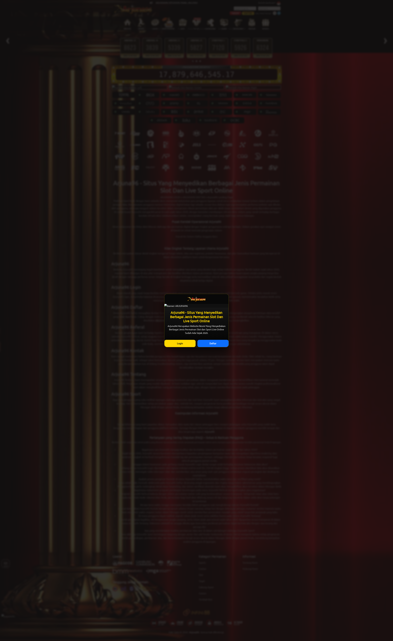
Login (180, 343)
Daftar (213, 343)
